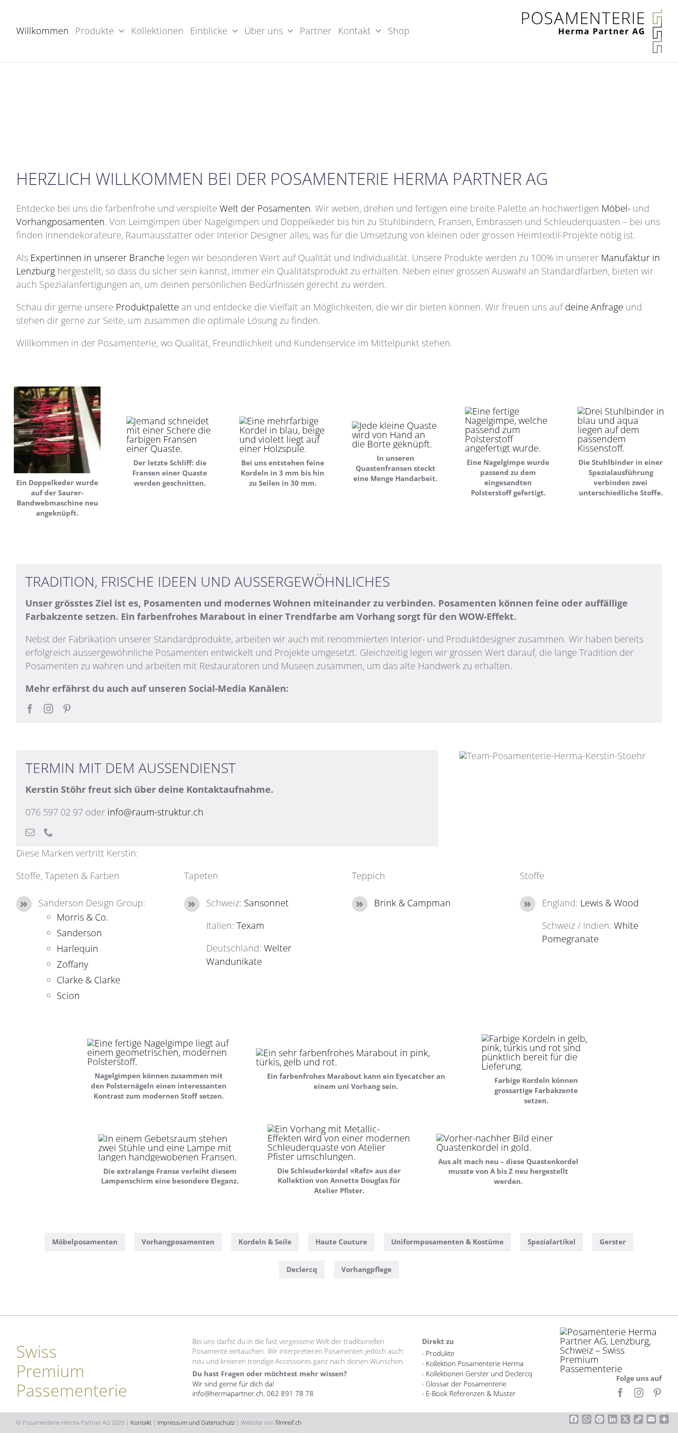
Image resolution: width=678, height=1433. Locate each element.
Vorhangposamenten (60, 221)
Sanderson (79, 933)
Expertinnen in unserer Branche (97, 257)
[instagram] (48, 709)
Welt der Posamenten (265, 208)
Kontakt (141, 1422)
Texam (250, 925)
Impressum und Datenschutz (196, 1422)
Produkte (440, 1353)
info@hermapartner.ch (227, 1393)
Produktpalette (147, 307)
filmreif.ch (288, 1422)
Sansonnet (266, 903)
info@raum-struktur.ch (155, 812)
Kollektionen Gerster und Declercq (479, 1373)
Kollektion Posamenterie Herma (474, 1363)
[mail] (30, 832)
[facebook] (30, 709)
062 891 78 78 (290, 1393)
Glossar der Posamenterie (466, 1383)
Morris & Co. (82, 917)
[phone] (48, 832)
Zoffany (72, 964)
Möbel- (615, 208)
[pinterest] (66, 709)
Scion (68, 995)
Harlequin (77, 948)
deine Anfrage (594, 307)
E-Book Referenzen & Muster (471, 1393)
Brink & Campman (412, 903)
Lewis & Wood (609, 903)
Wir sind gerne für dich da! (233, 1383)
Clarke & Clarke (88, 980)
